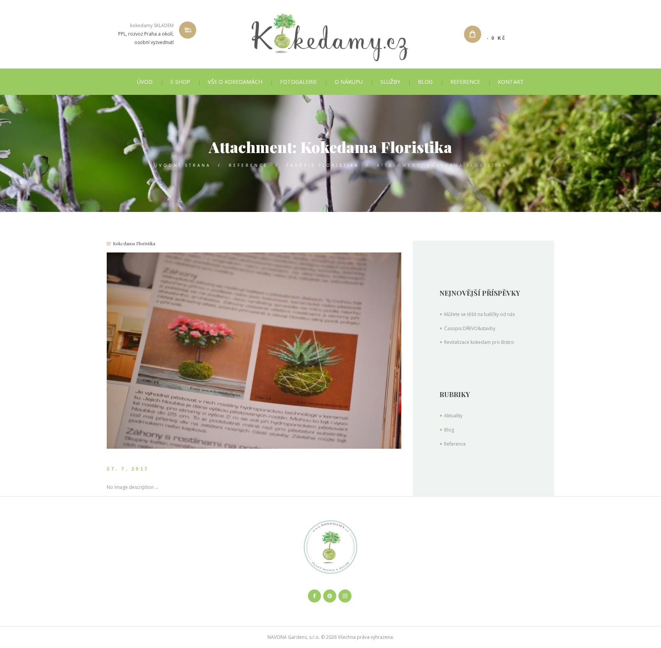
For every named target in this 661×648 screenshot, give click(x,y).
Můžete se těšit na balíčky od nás (479, 314)
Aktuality (453, 415)
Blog (449, 430)
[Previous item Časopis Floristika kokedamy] (180, 350)
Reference (248, 165)
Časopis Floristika (322, 165)
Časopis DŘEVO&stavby (469, 328)
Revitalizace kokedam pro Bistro (479, 342)
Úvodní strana (182, 165)
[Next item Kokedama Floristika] (327, 350)
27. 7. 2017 (128, 469)
